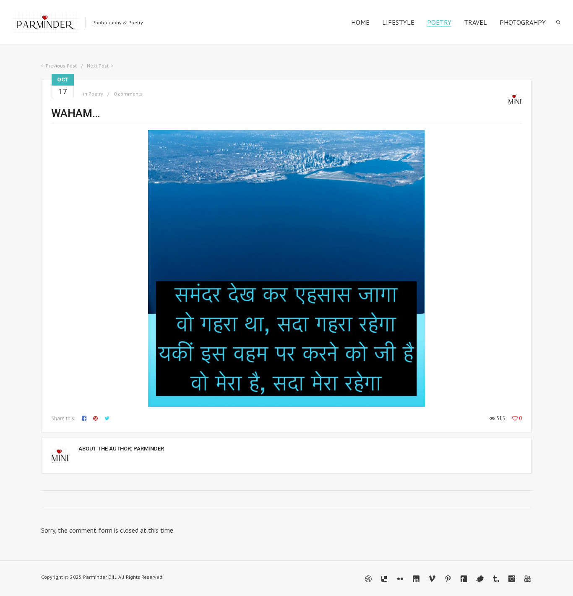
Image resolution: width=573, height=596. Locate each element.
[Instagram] (512, 579)
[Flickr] (400, 579)
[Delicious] (384, 579)
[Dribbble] (368, 579)
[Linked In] (416, 579)
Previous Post (61, 65)
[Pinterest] (448, 579)
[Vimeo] (432, 579)
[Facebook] (464, 579)
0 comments (128, 94)
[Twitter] (480, 579)
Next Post (98, 65)
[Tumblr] (496, 579)
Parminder (148, 448)
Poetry (96, 94)
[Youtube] (528, 579)
